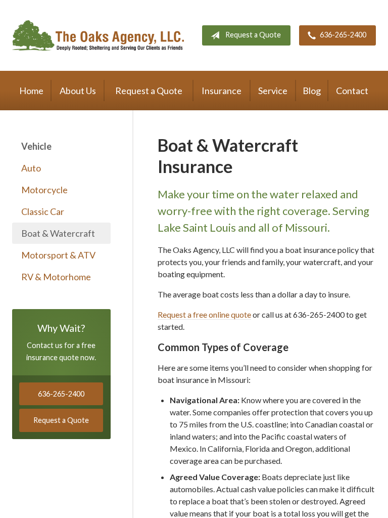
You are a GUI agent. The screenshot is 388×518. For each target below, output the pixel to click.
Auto (31, 168)
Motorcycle (44, 189)
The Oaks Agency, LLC (98, 35)
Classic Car (42, 211)
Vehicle (36, 146)
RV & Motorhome (56, 276)
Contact (352, 90)
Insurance (221, 90)
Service (272, 90)
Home (31, 90)
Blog (312, 90)
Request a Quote (253, 34)
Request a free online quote (204, 314)
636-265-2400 (343, 34)
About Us (78, 90)
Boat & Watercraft (58, 233)
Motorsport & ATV (58, 255)
